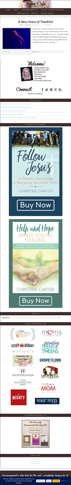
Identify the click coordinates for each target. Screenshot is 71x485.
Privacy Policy (35, 461)
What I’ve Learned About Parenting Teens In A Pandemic (16, 107)
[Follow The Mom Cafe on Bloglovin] (36, 94)
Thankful (30, 53)
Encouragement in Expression (21, 52)
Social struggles (20, 53)
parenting (11, 53)
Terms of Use (35, 459)
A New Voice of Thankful (35, 22)
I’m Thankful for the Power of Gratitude (11, 114)
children (53, 52)
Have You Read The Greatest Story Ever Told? (13, 111)
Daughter (60, 52)
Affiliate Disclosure (36, 463)
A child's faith (45, 52)
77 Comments (46, 25)
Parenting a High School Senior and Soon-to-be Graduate (16, 104)
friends (4, 53)
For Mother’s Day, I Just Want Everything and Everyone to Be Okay (19, 117)
